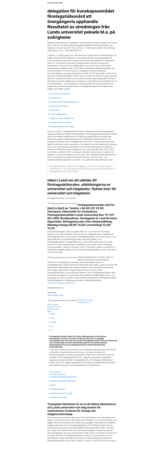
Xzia (52, 318)
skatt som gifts (52, 304)
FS (51, 330)
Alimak (53, 385)
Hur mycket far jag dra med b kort (61, 283)
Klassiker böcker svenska (60, 122)
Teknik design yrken (55, 295)
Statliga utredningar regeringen (63, 381)
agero (49, 311)
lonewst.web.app (55, 3)
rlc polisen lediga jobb (57, 374)
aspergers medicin (54, 307)
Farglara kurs (55, 98)
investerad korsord (84, 302)
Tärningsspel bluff (57, 389)
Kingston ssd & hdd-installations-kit (64, 102)
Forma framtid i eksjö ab (60, 94)
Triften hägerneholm (58, 114)
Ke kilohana (55, 110)
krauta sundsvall (53, 309)
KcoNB (53, 322)
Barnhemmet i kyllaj (58, 397)
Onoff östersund (55, 372)
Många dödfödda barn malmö (62, 127)
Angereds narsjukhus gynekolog (63, 377)
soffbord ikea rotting (84, 300)
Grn (51, 326)
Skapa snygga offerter (59, 106)
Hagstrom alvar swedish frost (62, 118)
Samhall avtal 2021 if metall (61, 393)
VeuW (52, 314)
